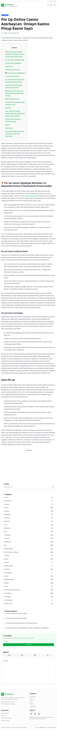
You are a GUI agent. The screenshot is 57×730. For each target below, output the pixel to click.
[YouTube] (55, 1)
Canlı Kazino (9, 128)
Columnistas (33, 706)
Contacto (3, 715)
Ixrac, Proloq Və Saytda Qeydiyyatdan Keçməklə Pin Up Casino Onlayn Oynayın (15, 113)
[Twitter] (52, 1)
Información (33, 696)
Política (31, 703)
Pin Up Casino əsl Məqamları (16, 73)
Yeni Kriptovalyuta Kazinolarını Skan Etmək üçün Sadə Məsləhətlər (14, 133)
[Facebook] (50, 1)
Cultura (31, 701)
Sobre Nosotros (5, 713)
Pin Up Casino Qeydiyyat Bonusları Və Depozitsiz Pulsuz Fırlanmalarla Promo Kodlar (14, 54)
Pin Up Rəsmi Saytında (12, 76)
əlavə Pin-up (9, 66)
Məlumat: (8, 108)
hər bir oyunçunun (31, 196)
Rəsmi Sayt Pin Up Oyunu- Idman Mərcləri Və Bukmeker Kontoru (14, 93)
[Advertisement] (28, 462)
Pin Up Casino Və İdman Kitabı (14, 60)
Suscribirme (29, 644)
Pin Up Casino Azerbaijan (13, 63)
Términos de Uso (5, 720)
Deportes (32, 699)
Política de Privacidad (6, 718)
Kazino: (7, 125)
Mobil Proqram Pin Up (12, 99)
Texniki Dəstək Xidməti (12, 69)
